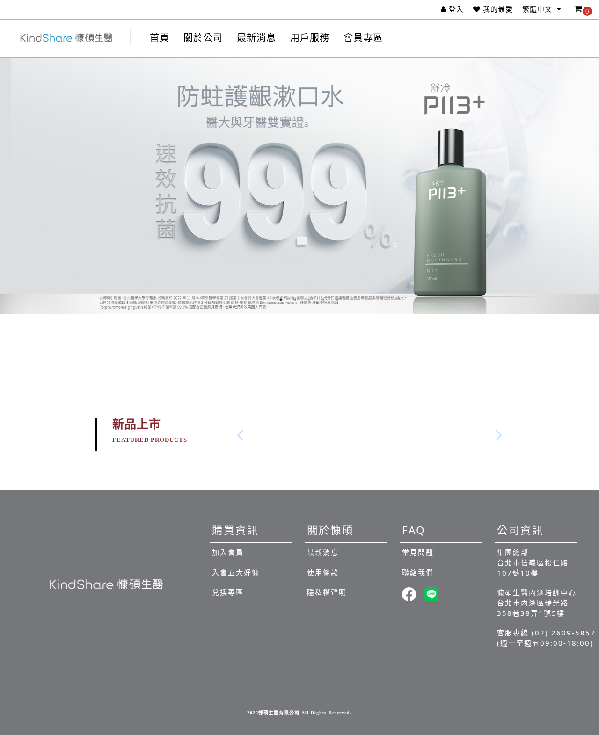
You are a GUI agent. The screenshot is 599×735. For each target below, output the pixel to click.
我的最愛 (498, 9)
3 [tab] (309, 299)
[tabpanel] (299, 186)
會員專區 (363, 38)
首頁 (159, 38)
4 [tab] (323, 299)
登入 (456, 9)
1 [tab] (280, 299)
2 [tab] (295, 299)
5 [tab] (337, 299)
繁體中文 (538, 9)
